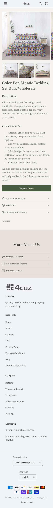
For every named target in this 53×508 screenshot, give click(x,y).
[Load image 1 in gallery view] (10, 70)
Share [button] (7, 221)
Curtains (9, 407)
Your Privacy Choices (15, 365)
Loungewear (11, 395)
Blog (7, 359)
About (8, 328)
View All (9, 414)
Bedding (9, 383)
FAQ (7, 340)
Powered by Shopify (25, 498)
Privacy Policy (12, 347)
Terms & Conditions (15, 353)
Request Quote (26, 188)
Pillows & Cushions (14, 401)
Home (8, 322)
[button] (5, 4)
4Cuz (15, 498)
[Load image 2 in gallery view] (26, 70)
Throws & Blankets (14, 389)
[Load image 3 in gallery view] (42, 70)
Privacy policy (41, 498)
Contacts (9, 334)
